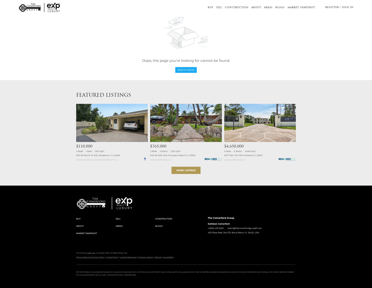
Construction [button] (236, 7)
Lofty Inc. (91, 253)
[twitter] (221, 239)
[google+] (239, 239)
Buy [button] (210, 7)
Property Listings (145, 257)
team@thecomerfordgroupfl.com (245, 228)
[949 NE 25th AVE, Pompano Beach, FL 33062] (186, 123)
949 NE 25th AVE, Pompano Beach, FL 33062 (172, 155)
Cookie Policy (112, 257)
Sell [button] (219, 7)
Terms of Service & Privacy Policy (90, 257)
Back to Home (186, 70)
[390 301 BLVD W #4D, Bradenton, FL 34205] (112, 123)
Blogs (280, 7)
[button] (30, 7)
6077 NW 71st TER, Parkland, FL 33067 (243, 155)
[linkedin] (216, 239)
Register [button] (332, 7)
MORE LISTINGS (186, 170)
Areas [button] (268, 7)
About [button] (256, 7)
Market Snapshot (301, 7)
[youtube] (233, 239)
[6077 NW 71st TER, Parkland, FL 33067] (260, 123)
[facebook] (210, 239)
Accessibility (168, 257)
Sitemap (158, 257)
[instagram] (227, 239)
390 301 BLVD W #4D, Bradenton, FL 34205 (98, 155)
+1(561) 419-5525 (216, 228)
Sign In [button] (347, 7)
